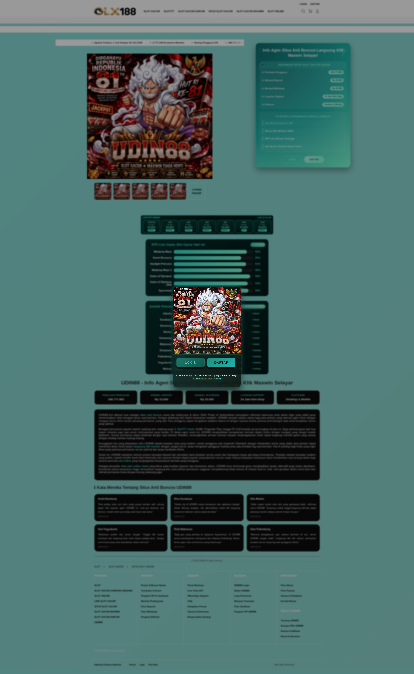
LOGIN (190, 362)
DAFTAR (221, 362)
